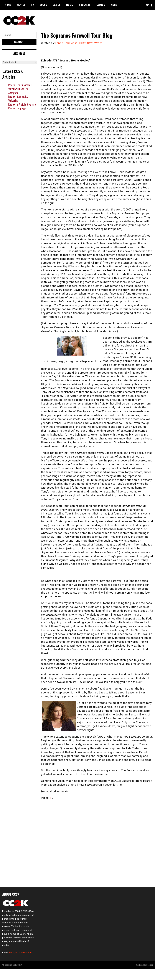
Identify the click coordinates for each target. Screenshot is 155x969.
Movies (21, 4)
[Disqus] (97, 841)
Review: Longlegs (17, 108)
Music (69, 4)
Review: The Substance (20, 85)
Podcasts (85, 4)
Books (43, 4)
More (114, 4)
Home (8, 4)
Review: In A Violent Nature (22, 104)
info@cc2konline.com (20, 952)
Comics (100, 4)
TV (32, 4)
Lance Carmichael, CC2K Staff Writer (78, 43)
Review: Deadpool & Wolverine (18, 98)
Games (56, 4)
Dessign (149, 964)
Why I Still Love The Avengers (18, 91)
